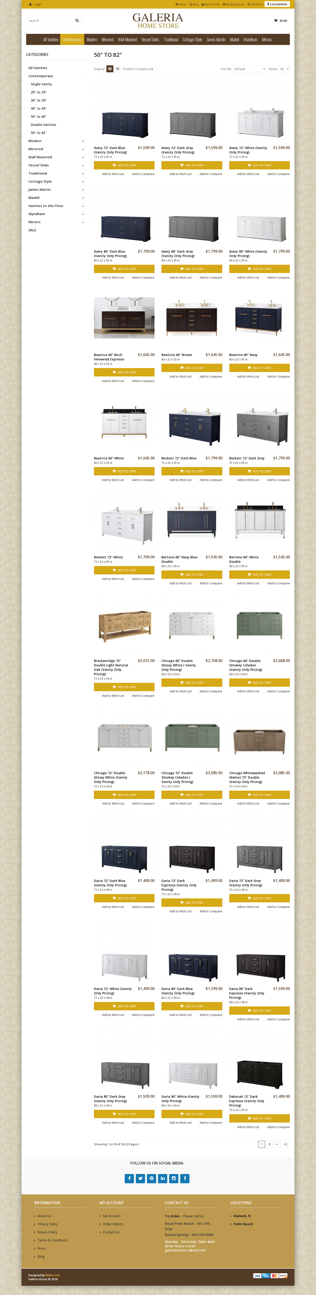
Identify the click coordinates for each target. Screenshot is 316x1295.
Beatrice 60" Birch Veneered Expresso (109, 357)
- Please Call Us (184, 1216)
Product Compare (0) (138, 69)
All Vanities (51, 39)
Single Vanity (41, 84)
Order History (113, 1224)
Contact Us (111, 1232)
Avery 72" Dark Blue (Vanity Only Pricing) (110, 150)
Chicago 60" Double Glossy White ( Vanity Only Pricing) (178, 665)
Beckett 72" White (108, 557)
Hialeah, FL (242, 1216)
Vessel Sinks (150, 39)
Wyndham (250, 39)
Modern (92, 39)
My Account (212, 4)
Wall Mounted (127, 39)
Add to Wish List (113, 174)
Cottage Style (192, 39)
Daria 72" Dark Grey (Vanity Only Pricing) (245, 882)
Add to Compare (143, 174)
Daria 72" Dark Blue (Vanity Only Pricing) (110, 882)
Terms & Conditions (52, 1240)
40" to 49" (38, 108)
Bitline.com (52, 1275)
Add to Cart (126, 165)
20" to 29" (38, 92)
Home (182, 4)
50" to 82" (38, 132)
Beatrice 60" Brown (176, 355)
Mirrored (107, 39)
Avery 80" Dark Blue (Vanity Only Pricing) (110, 253)
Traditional (171, 39)
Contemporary (72, 39)
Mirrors (267, 39)
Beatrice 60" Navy (243, 355)
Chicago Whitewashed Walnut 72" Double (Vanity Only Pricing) (247, 777)
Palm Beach (243, 1224)
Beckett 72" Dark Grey (247, 458)
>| (285, 1144)
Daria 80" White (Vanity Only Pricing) (180, 1098)
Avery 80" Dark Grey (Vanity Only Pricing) (177, 253)
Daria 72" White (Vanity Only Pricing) (113, 990)
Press (41, 1248)
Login (37, 4)
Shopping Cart (235, 4)
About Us (44, 1216)
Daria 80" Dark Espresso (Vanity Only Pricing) (246, 993)
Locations (278, 4)
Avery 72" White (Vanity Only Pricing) (248, 150)
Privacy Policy (47, 1224)
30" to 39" (38, 100)
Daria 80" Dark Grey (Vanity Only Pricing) (110, 1098)
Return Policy (47, 1232)
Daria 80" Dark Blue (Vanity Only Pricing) (177, 990)
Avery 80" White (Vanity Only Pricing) (248, 253)
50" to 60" (38, 116)
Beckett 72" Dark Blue (178, 458)
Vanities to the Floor (45, 205)
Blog (195, 4)
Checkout (256, 4)
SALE (32, 230)
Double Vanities (43, 124)
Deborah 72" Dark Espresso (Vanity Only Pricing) (246, 1100)
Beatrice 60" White (109, 458)
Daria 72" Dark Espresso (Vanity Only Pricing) (179, 885)
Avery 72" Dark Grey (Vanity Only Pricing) (177, 150)
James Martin (216, 39)
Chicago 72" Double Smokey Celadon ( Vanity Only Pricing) (177, 777)
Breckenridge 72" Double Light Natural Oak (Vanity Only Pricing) (111, 667)
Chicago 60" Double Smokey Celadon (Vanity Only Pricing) (245, 665)
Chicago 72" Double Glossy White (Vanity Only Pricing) (110, 777)
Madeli (234, 39)
